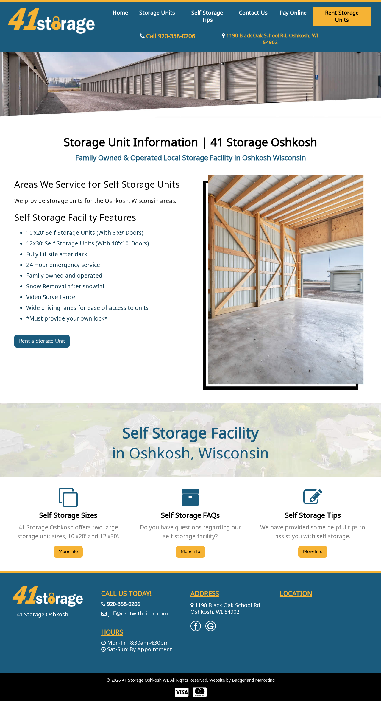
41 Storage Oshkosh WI (145, 680)
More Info (68, 551)
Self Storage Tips (313, 515)
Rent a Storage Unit (42, 341)
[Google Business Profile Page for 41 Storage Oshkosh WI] (210, 628)
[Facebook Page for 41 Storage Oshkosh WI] (195, 628)
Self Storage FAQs (190, 515)
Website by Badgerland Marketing (242, 680)
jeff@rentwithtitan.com (138, 613)
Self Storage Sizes (68, 515)
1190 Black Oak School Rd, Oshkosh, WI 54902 (271, 39)
